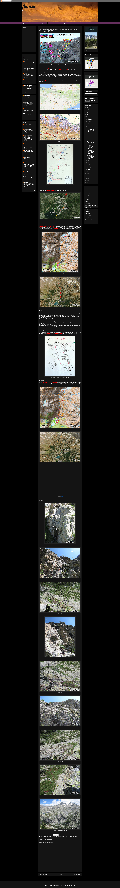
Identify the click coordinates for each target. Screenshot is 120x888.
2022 (87, 114)
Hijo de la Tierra (27, 61)
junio (89, 160)
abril (88, 164)
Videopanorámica (88, 219)
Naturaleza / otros (63, 23)
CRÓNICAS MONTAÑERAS (28, 57)
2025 (87, 109)
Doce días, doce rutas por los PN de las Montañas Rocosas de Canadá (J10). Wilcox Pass (29, 63)
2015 (87, 178)
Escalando (25, 108)
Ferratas (86, 199)
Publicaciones (87, 213)
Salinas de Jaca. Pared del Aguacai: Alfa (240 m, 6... (90, 134)
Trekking (86, 217)
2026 (87, 107)
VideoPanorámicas (53, 23)
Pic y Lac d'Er (26, 69)
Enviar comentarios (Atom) (63, 877)
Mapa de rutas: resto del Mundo (82, 23)
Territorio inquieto (27, 157)
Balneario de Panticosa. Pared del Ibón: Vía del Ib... (90, 130)
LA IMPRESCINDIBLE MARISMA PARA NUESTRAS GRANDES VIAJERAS (29, 152)
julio (88, 126)
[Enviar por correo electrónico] (53, 835)
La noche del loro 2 (27, 79)
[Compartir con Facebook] (56, 835)
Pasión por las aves (27, 129)
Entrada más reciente (43, 874)
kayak (86, 221)
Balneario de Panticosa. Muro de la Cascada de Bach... (90, 152)
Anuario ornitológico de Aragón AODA (28, 143)
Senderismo (87, 215)
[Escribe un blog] (54, 835)
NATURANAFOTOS (27, 182)
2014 (87, 180)
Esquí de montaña (88, 197)
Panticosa (76, 836)
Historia (86, 201)
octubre (89, 121)
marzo (89, 165)
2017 (87, 175)
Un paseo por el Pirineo (28, 102)
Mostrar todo (33, 118)
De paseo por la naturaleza (29, 171)
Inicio (61, 874)
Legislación (87, 203)
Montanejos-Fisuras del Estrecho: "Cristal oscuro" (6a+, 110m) (29, 97)
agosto (89, 124)
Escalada (50, 836)
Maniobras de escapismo (28, 95)
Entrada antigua (77, 874)
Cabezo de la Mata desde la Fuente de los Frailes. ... (90, 139)
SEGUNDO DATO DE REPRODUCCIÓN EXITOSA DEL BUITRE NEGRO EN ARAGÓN (28, 138)
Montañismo (87, 207)
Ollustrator (62, 885)
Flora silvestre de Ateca (28, 124)
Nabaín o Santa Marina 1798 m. (29, 58)
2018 (87, 173)
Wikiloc (62, 496)
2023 (87, 112)
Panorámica (87, 211)
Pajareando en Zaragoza (28, 162)
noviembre (89, 119)
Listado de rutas (26, 23)
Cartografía (87, 193)
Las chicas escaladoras (56, 836)
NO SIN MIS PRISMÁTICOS (28, 150)
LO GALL (25, 113)
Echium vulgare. (26, 125)
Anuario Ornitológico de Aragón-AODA (28, 136)
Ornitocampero (26, 176)
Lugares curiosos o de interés (90, 205)
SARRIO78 (25, 73)
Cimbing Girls (45, 836)
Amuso (29, 6)
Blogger (74, 885)
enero (89, 169)
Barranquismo (87, 191)
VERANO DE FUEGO (27, 158)
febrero (89, 167)
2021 (87, 116)
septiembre (90, 123)
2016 (87, 177)
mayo (89, 162)
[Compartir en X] (55, 835)
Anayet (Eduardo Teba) (28, 85)
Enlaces (71, 23)
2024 (87, 111)
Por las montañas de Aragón (29, 68)
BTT (85, 189)
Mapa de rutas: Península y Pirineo (39, 23)
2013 (87, 182)
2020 (87, 118)
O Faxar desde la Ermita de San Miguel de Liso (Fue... (90, 147)
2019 (87, 171)
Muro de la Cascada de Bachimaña (67, 836)
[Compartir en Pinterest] (58, 835)
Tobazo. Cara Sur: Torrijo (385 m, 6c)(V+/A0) (90, 142)
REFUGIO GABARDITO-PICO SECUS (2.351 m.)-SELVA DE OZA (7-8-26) (29, 75)
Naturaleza (87, 209)
